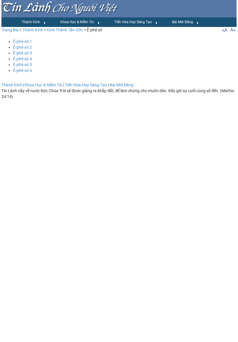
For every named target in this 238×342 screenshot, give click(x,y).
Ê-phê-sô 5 (22, 64)
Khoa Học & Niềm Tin (77, 22)
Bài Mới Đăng (182, 22)
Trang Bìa (10, 30)
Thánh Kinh (31, 22)
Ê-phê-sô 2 (22, 47)
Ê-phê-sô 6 (22, 70)
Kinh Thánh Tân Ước (65, 30)
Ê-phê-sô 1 (22, 41)
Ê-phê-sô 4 (22, 59)
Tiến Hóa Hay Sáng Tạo (133, 22)
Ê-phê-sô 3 (22, 53)
